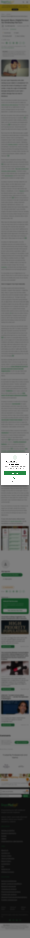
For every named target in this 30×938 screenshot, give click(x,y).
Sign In (15, 478)
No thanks (15, 482)
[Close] (27, 455)
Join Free (15, 473)
